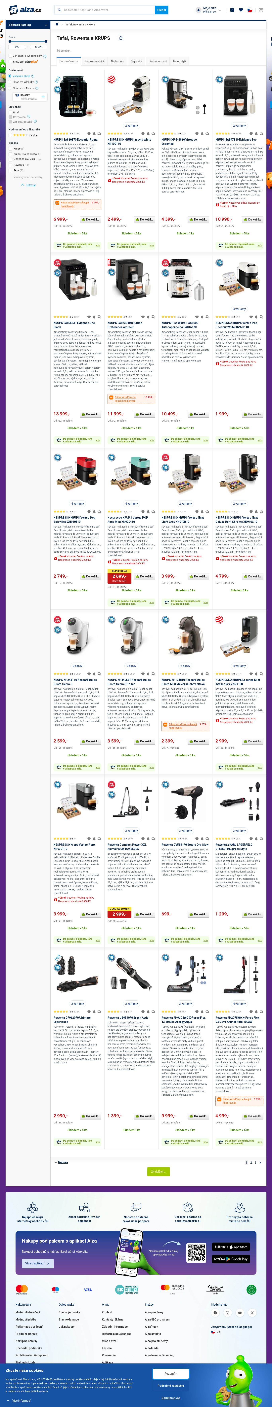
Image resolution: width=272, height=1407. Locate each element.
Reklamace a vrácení (29, 1326)
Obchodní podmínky (29, 1348)
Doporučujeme (69, 61)
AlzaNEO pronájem (157, 1319)
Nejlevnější (117, 61)
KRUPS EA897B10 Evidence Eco (236, 139)
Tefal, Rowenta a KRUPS (80, 24)
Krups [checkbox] (17, 148)
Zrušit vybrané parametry (28, 177)
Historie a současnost (116, 1333)
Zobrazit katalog (20, 24)
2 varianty (131, 125)
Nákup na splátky (26, 1341)
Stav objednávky (69, 1312)
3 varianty (185, 830)
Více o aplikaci (34, 1263)
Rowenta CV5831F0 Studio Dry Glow (184, 844)
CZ (218, 1331)
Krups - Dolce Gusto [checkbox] (25, 154)
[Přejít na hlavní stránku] (25, 10)
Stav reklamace (69, 1319)
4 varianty (239, 309)
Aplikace (107, 1362)
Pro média (109, 1355)
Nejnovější (179, 61)
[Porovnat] (99, 134)
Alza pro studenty (156, 1341)
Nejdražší (136, 61)
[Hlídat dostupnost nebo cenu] (94, 134)
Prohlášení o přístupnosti (32, 1355)
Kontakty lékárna (112, 1319)
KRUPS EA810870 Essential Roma (76, 139)
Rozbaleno (19, 117)
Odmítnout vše (170, 1397)
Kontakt (107, 1312)
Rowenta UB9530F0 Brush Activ (128, 1017)
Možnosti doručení (28, 1312)
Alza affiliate (153, 1333)
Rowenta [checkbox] (19, 164)
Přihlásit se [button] (209, 11)
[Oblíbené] (241, 10)
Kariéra (107, 1348)
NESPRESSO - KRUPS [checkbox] (26, 159)
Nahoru (63, 1162)
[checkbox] (28, 56)
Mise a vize (109, 1341)
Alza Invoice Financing (159, 1355)
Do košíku (92, 219)
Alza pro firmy (154, 1312)
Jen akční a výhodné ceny (27, 55)
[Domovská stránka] (57, 24)
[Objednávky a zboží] (232, 10)
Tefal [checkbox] (16, 170)
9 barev (77, 666)
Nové (16, 112)
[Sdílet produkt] (121, 38)
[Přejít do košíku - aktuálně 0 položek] (260, 10)
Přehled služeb (25, 1362)
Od (10, 41)
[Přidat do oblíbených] (89, 134)
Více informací (21, 1400)
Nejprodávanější (95, 61)
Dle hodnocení (158, 61)
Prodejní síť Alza (26, 1333)
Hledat (161, 10)
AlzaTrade (152, 1348)
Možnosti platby (26, 1319)
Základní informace (115, 1326)
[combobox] (104, 10)
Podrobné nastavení (171, 1385)
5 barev (185, 666)
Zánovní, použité (22, 121)
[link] (28, 185)
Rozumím (170, 1373)
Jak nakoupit (67, 1326)
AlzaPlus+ (151, 1326)
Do (46, 41)
